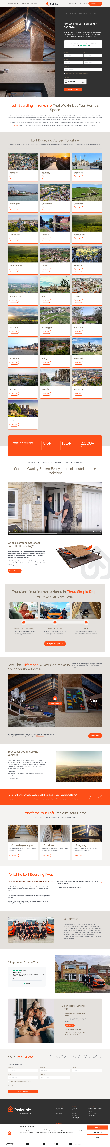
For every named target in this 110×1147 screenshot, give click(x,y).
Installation (75, 1111)
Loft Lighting (59, 1113)
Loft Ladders (59, 1110)
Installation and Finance (28, 3)
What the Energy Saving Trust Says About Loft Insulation (75, 1033)
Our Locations (91, 1115)
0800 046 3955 (92, 1113)
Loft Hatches (59, 1111)
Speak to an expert (95, 797)
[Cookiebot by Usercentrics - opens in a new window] (9, 1144)
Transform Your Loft (13, 3)
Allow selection (98, 1132)
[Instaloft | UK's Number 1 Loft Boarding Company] (52, 4)
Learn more (95, 736)
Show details (78, 1144)
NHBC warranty (40, 736)
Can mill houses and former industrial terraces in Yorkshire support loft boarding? (29, 896)
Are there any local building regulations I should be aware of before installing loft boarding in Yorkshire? (28, 902)
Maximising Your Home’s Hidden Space (75, 1014)
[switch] (43, 1144)
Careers (74, 1110)
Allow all (97, 1127)
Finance (74, 1113)
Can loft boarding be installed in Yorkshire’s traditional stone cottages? (29, 881)
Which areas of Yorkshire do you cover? (69, 887)
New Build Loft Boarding (78, 1119)
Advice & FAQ (72, 3)
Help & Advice (75, 1117)
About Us (82, 3)
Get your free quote (95, 3)
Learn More (14, 177)
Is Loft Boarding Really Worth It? (74, 1029)
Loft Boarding (59, 1108)
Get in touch (16, 125)
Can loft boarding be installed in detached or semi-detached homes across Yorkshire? (77, 882)
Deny (97, 1137)
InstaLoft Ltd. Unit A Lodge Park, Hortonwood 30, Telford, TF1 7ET (95, 1109)
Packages (74, 1115)
